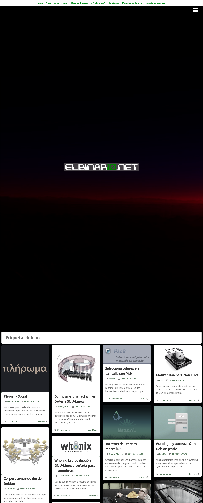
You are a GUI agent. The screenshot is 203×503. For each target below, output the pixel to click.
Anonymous (13, 401)
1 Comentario (12, 421)
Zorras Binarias (79, 2)
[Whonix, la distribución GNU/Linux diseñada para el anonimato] (76, 446)
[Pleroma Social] (25, 369)
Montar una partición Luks (177, 375)
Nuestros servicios (56, 2)
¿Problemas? (98, 2)
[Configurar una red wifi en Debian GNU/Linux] (76, 369)
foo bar (163, 454)
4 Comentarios (164, 474)
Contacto (113, 2)
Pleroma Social (15, 396)
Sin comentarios (115, 398)
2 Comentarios (164, 400)
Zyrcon (111, 378)
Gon (161, 380)
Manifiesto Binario (132, 2)
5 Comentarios (114, 477)
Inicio (40, 2)
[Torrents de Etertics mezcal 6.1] (127, 422)
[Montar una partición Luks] (177, 358)
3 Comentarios (63, 429)
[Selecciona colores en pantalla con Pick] (127, 355)
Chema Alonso (115, 454)
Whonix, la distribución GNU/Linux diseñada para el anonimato (74, 465)
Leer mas (41, 421)
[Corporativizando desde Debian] (25, 451)
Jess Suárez (63, 475)
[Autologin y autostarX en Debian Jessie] (177, 423)
